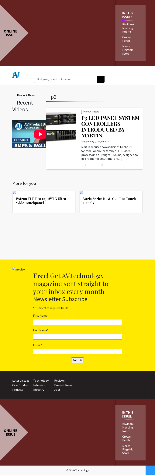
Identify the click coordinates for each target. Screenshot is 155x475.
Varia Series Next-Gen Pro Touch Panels (109, 200)
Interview (39, 385)
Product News (26, 95)
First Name (41, 315)
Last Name (40, 330)
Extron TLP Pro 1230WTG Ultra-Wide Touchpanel (42, 200)
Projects (17, 389)
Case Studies (20, 385)
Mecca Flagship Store (127, 49)
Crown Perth (126, 39)
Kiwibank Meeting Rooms (128, 27)
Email (37, 345)
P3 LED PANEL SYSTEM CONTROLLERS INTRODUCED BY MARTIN (110, 126)
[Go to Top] (150, 470)
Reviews (59, 380)
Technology (41, 380)
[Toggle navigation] (30, 75)
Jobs (57, 389)
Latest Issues (20, 380)
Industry (38, 389)
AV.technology (88, 141)
